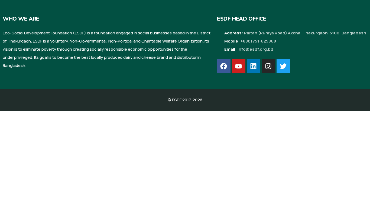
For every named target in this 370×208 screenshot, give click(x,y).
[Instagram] (268, 66)
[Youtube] (238, 66)
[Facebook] (224, 66)
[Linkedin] (253, 66)
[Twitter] (283, 66)
